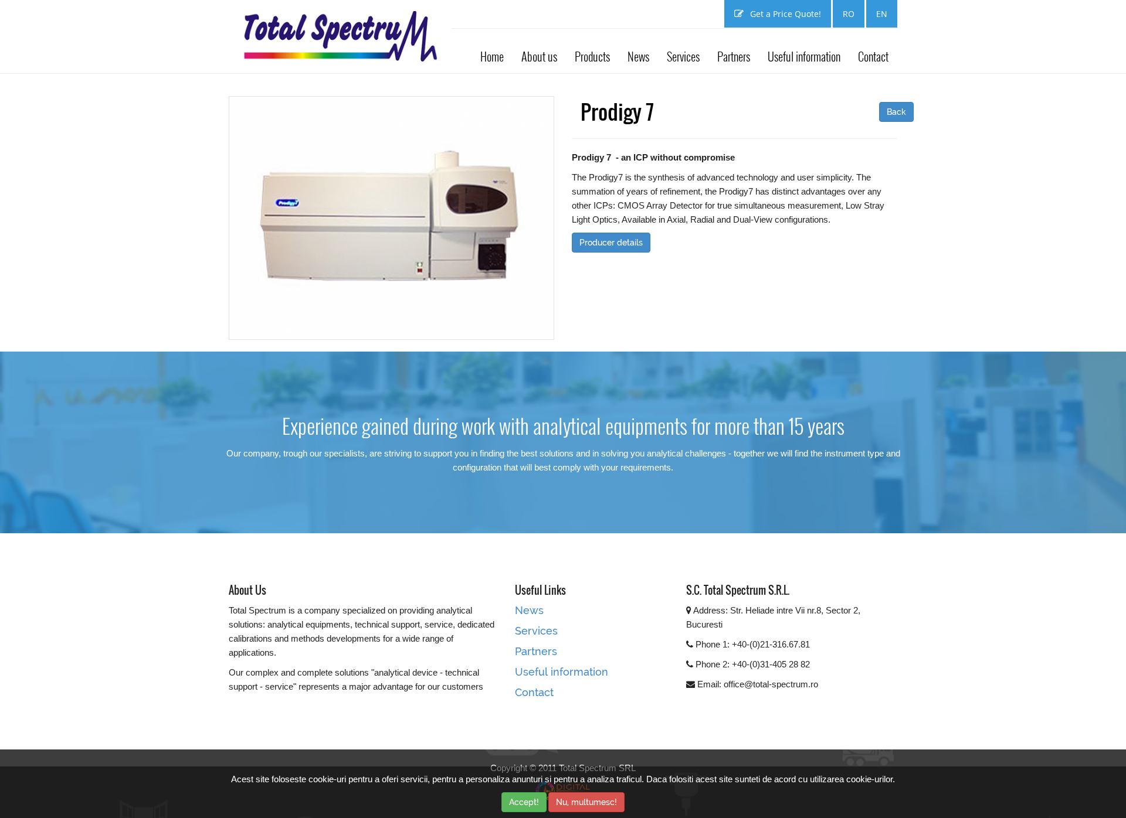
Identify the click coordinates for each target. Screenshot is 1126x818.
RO (848, 13)
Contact (873, 56)
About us (539, 56)
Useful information (804, 56)
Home (492, 56)
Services (683, 56)
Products (592, 56)
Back (896, 112)
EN (881, 13)
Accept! (524, 802)
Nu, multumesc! (586, 802)
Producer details (611, 242)
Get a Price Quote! (784, 13)
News (638, 56)
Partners (733, 56)
